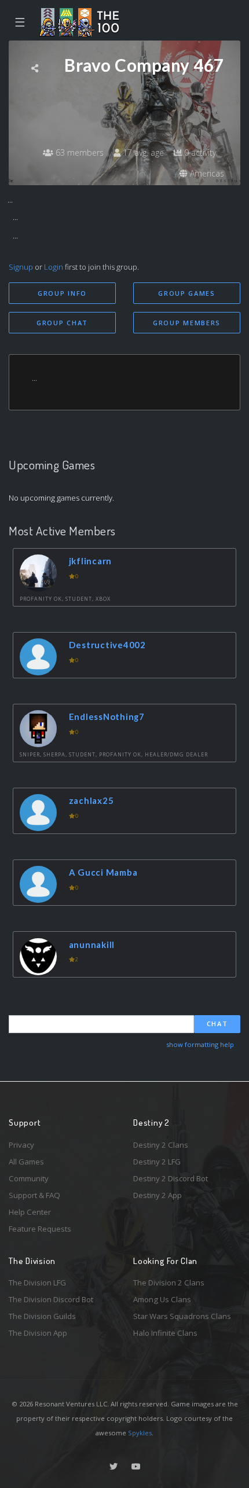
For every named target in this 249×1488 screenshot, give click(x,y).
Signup (21, 267)
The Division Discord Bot (51, 1299)
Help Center (30, 1212)
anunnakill (92, 944)
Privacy (21, 1145)
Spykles (140, 1432)
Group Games (186, 293)
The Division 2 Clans (168, 1282)
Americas (206, 173)
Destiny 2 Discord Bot (170, 1178)
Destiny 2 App (157, 1195)
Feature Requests (40, 1229)
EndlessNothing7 (107, 716)
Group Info (62, 293)
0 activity (199, 152)
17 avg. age (142, 152)
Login (53, 267)
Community (29, 1178)
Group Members (187, 322)
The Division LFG (37, 1282)
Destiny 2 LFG (157, 1161)
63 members (78, 152)
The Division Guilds (42, 1316)
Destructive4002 (107, 645)
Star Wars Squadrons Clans (182, 1316)
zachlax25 (91, 800)
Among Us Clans (162, 1299)
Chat (217, 1023)
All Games (26, 1161)
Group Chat (62, 322)
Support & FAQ (34, 1195)
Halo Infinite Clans (165, 1333)
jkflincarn (90, 561)
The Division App (38, 1333)
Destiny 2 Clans (160, 1145)
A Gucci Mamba (103, 872)
